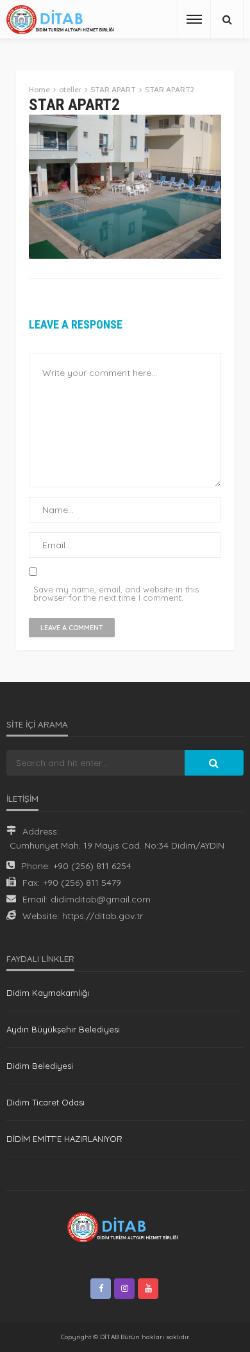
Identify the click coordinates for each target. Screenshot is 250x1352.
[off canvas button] (194, 19)
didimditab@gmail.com (101, 899)
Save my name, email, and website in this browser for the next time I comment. (116, 593)
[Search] (227, 19)
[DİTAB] (62, 19)
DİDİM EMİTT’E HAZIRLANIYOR (64, 1139)
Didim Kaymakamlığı (47, 993)
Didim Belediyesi (39, 1066)
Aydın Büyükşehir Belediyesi (63, 1029)
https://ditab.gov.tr (102, 916)
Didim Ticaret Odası (45, 1102)
